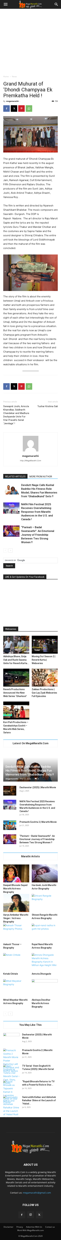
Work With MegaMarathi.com (30, 1230)
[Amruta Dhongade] (45, 962)
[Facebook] (6, 108)
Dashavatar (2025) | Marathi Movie (38, 787)
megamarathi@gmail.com (37, 1192)
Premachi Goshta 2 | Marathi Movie (38, 822)
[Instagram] (30, 1214)
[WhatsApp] (29, 108)
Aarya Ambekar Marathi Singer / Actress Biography (15, 918)
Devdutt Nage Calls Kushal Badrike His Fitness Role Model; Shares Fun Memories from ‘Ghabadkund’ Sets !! (30, 770)
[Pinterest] (21, 108)
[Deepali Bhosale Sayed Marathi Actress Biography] (16, 873)
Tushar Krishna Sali (47, 406)
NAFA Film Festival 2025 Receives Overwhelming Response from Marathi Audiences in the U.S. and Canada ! (37, 512)
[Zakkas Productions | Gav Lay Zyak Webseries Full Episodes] (45, 678)
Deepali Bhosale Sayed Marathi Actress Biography (15, 888)
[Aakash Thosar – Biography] (16, 933)
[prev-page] (5, 550)
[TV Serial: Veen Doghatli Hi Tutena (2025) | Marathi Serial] (11, 1074)
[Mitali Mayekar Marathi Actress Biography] (16, 988)
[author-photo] (30, 451)
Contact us (50, 1226)
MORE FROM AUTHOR (40, 476)
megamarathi (12, 101)
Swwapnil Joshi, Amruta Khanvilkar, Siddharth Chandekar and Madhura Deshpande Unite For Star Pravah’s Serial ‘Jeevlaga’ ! (16, 415)
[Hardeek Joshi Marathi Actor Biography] (45, 873)
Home (6, 76)
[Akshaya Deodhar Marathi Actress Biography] (45, 988)
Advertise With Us (34, 1226)
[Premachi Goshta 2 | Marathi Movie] (9, 825)
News (14, 76)
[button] (5, 4)
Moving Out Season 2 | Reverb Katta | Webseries (43, 660)
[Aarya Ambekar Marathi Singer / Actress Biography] (16, 903)
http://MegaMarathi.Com (30, 460)
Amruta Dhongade (41, 973)
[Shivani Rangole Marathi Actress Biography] (45, 903)
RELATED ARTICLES (15, 476)
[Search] (56, 4)
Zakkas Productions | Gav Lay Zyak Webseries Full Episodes (44, 692)
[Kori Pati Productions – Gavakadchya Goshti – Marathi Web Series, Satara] (16, 710)
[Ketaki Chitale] (16, 962)
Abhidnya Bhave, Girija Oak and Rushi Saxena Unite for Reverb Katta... (16, 660)
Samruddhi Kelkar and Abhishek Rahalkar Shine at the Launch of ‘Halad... (39, 1100)
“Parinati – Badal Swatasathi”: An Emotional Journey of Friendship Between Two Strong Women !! (37, 535)
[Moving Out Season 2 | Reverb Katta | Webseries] (45, 645)
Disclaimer (8, 1226)
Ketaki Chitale (10, 973)
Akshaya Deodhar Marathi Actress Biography (41, 1003)
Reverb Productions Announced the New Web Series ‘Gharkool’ (15, 692)
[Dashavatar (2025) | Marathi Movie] (9, 791)
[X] (14, 108)
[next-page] (10, 550)
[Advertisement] (30, 41)
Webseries (10, 629)
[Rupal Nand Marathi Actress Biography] (45, 933)
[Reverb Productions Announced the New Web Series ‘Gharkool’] (16, 678)
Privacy (19, 1226)
